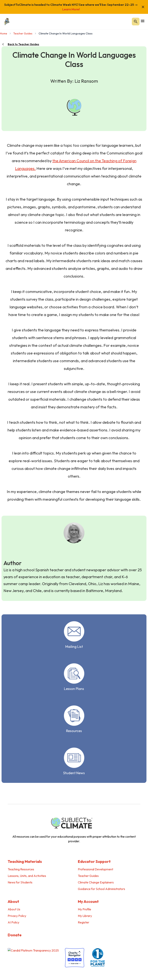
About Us (14, 909)
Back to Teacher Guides (23, 44)
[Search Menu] (136, 21)
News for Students (20, 882)
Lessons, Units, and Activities (27, 876)
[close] (143, 6)
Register (83, 922)
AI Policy (13, 922)
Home (3, 33)
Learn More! (71, 9)
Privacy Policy (17, 916)
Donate (15, 934)
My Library (85, 916)
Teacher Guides (22, 33)
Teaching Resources (21, 869)
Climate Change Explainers (96, 882)
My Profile (84, 909)
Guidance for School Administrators (101, 889)
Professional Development (95, 869)
